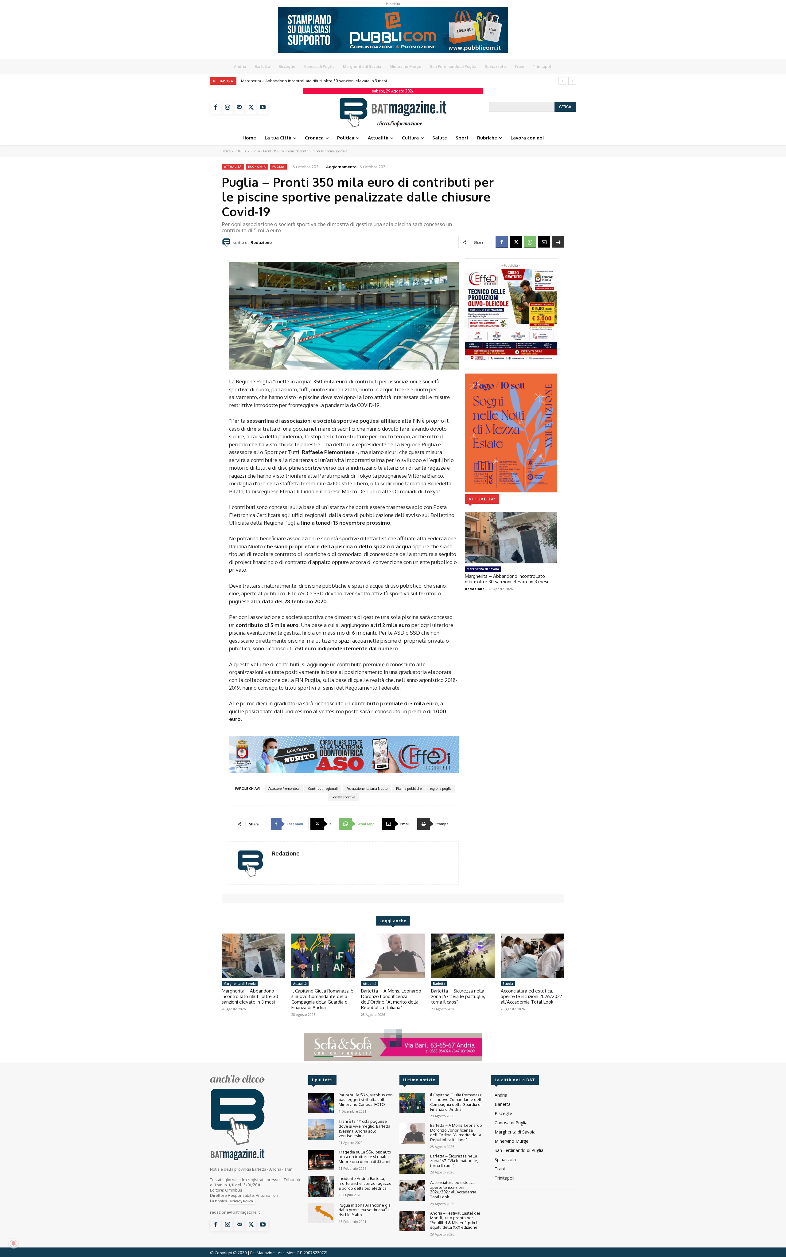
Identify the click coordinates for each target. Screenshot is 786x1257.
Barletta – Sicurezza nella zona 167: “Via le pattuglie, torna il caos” (458, 996)
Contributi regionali (323, 788)
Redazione (261, 242)
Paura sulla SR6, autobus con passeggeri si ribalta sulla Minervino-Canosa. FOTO (366, 1099)
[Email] (544, 242)
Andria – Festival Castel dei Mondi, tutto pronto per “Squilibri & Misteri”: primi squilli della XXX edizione (455, 1220)
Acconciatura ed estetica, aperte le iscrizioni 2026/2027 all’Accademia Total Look (531, 996)
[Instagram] (227, 108)
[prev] (562, 81)
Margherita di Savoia (483, 569)
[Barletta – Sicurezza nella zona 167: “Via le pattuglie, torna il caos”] (463, 956)
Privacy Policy (241, 1201)
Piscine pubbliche (409, 788)
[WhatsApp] (530, 242)
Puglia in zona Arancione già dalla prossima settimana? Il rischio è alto (365, 1210)
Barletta (439, 983)
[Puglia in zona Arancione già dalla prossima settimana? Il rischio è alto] (321, 1213)
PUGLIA (241, 151)
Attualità (233, 166)
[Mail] (239, 108)
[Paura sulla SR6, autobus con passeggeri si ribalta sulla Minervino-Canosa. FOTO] (321, 1103)
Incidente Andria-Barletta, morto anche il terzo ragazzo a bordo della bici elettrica (365, 1183)
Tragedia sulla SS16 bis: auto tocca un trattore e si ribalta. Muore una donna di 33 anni (365, 1156)
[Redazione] (227, 242)
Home (226, 151)
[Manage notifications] (13, 1243)
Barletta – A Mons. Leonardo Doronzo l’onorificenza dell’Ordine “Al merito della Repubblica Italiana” (339, 80)
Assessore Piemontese (283, 788)
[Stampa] (558, 242)
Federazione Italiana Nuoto (366, 788)
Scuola (508, 983)
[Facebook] (216, 108)
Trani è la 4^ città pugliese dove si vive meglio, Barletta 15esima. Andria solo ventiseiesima (364, 1128)
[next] (572, 81)
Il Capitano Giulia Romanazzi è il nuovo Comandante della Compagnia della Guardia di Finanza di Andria (322, 999)
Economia (257, 166)
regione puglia (441, 788)
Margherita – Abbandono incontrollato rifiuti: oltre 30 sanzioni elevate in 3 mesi (506, 579)
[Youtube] (262, 108)
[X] (251, 108)
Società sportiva (343, 797)
